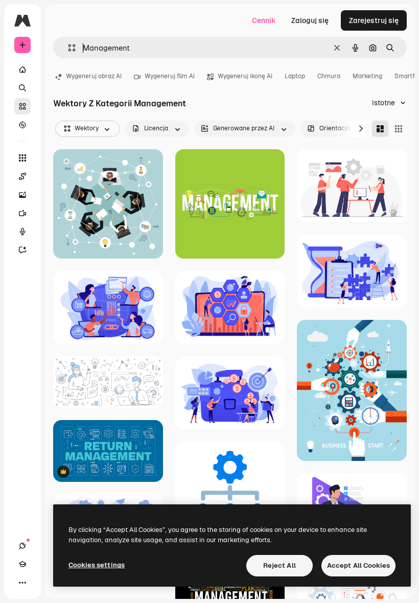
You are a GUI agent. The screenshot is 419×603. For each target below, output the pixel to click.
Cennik (264, 20)
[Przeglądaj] (22, 125)
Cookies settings (96, 565)
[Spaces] (22, 176)
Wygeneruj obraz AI (94, 76)
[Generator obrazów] (22, 195)
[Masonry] (380, 129)
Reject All (279, 565)
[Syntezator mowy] (22, 231)
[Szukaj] (22, 88)
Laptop (295, 76)
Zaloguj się (310, 20)
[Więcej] (22, 582)
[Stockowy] (22, 106)
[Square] (398, 129)
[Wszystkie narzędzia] (22, 158)
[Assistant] (22, 250)
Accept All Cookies (358, 565)
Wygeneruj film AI (170, 76)
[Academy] (22, 564)
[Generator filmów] (22, 213)
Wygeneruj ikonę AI (245, 76)
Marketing (367, 76)
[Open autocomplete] (68, 48)
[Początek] (22, 69)
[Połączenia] (22, 546)
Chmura (328, 76)
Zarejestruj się (374, 20)
